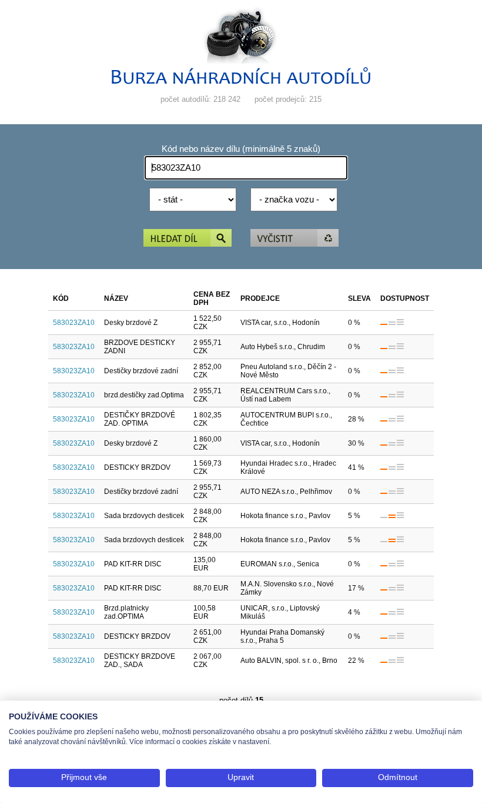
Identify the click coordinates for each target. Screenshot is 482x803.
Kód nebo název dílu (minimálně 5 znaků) (241, 149)
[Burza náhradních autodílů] (241, 81)
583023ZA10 (74, 322)
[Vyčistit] (294, 238)
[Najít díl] (187, 238)
